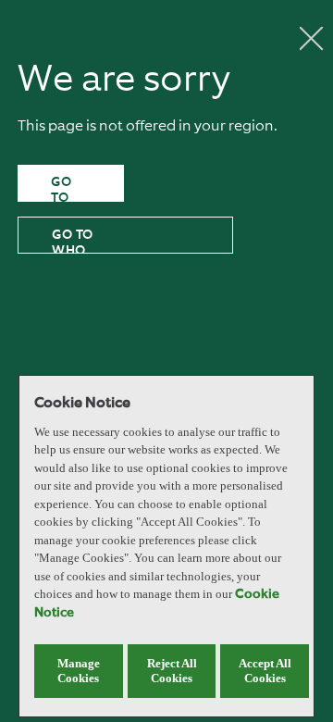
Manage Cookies (78, 670)
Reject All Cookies (172, 670)
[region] (166, 546)
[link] (71, 183)
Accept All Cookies (265, 670)
